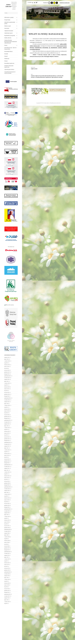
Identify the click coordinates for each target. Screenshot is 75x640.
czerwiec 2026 (7, 361)
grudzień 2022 (7, 438)
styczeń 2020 (6, 503)
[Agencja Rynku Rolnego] (57, 90)
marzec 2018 (6, 542)
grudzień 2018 (7, 527)
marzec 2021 (6, 477)
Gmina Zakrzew (8, 5)
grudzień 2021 (7, 460)
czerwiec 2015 (7, 601)
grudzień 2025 (7, 372)
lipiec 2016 (6, 577)
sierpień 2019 (6, 512)
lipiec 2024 (6, 403)
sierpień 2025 (6, 379)
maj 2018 (6, 538)
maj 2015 (6, 603)
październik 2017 (7, 551)
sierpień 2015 (6, 597)
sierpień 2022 (6, 446)
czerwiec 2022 (7, 449)
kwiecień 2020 (7, 497)
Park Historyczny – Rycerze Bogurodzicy (10, 48)
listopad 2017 (6, 549)
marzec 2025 (6, 388)
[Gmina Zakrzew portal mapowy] (11, 336)
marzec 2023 (6, 433)
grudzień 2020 (7, 483)
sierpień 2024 (6, 401)
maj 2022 (6, 451)
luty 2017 (6, 566)
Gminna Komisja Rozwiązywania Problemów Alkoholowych (10, 42)
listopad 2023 (6, 418)
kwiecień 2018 (7, 540)
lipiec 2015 (6, 599)
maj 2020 (6, 496)
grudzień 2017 (7, 547)
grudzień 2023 (7, 416)
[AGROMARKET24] (11, 298)
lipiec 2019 (6, 514)
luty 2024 (6, 412)
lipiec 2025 (6, 381)
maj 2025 (6, 385)
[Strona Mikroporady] (9, 304)
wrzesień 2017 (7, 553)
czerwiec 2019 (7, 516)
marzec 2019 (6, 522)
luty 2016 (6, 586)
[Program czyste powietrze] (11, 270)
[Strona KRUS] (10, 285)
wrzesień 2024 (7, 399)
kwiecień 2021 (7, 475)
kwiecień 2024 (7, 409)
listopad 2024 (6, 396)
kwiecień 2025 (7, 386)
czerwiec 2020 (7, 494)
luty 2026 (6, 368)
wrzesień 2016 (7, 573)
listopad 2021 (6, 462)
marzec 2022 (6, 455)
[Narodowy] (11, 134)
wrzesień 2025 (7, 377)
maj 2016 (6, 581)
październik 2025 (7, 375)
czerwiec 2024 (7, 405)
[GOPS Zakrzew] (40, 90)
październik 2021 (7, 464)
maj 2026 (6, 362)
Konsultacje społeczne (9, 63)
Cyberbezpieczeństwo (9, 69)
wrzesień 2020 (7, 488)
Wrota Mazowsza (11, 246)
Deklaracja (6, 58)
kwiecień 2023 (7, 431)
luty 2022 (6, 457)
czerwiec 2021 (7, 472)
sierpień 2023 (6, 423)
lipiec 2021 (6, 470)
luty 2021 (6, 479)
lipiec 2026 (6, 359)
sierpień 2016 (6, 575)
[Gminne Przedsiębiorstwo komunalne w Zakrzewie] (11, 188)
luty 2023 (6, 435)
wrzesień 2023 (7, 422)
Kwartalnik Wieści (8, 51)
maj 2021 (6, 473)
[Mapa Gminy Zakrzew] (11, 348)
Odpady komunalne (8, 30)
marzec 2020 (6, 499)
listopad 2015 (6, 592)
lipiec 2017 (6, 557)
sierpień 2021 (6, 468)
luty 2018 (6, 544)
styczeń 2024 (6, 414)
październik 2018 (7, 529)
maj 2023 (6, 429)
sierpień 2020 (6, 490)
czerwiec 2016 (7, 579)
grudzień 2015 (7, 590)
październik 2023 (7, 420)
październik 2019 (7, 509)
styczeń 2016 (6, 588)
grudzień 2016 (7, 570)
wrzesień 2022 (7, 444)
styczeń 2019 (6, 525)
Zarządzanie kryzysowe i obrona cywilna (10, 72)
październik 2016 (7, 572)
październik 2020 (7, 486)
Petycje (6, 61)
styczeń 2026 (6, 370)
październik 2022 (7, 442)
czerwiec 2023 (7, 427)
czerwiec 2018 (7, 536)
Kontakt (6, 53)
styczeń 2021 (6, 481)
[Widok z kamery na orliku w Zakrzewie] (11, 151)
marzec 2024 (6, 410)
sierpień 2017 (6, 555)
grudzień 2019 (7, 505)
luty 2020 (6, 501)
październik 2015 (7, 594)
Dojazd (5, 56)
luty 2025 (6, 390)
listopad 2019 (6, 507)
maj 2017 (6, 560)
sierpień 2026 (6, 357)
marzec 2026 (6, 366)
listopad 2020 (6, 485)
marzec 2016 (6, 584)
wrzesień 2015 (7, 596)
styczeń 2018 (6, 546)
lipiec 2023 (6, 425)
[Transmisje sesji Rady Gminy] (11, 143)
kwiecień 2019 (7, 520)
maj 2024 (6, 407)
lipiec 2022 (6, 448)
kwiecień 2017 (7, 562)
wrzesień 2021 (7, 466)
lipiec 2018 (6, 535)
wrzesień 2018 (7, 531)
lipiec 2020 (6, 492)
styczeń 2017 (6, 568)
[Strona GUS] (11, 259)
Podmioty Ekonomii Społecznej (8, 66)
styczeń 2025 (6, 392)
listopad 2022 (6, 440)
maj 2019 (6, 518)
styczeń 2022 (6, 459)
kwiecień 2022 (7, 453)
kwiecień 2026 (7, 364)
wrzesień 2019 (7, 510)
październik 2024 (7, 398)
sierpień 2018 (6, 533)
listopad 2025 (6, 374)
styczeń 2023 (6, 436)
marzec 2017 (6, 564)
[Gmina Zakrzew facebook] (11, 203)
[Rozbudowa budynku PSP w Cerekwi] (11, 104)
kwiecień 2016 (7, 583)
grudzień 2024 (7, 394)
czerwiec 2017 (7, 559)
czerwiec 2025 (7, 383)
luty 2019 (6, 523)
